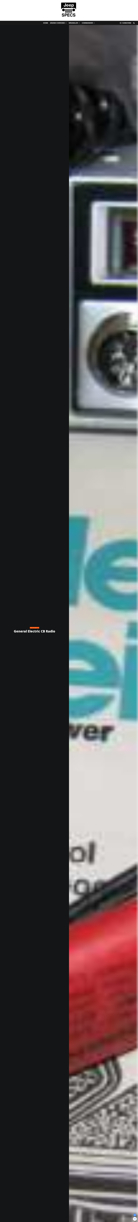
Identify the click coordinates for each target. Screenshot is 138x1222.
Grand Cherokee (57, 23)
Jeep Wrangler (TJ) (34, 627)
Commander (87, 23)
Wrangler (73, 23)
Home (45, 23)
